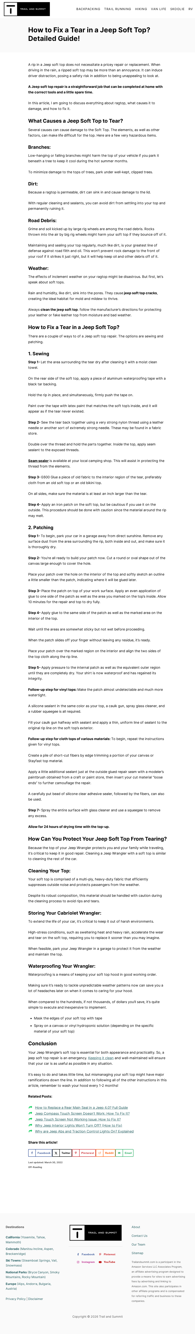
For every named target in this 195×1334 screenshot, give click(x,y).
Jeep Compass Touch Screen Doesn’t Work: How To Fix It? (82, 1113)
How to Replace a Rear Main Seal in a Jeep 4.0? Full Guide (81, 1108)
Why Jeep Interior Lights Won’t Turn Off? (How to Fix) (78, 1125)
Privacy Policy (16, 1299)
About (136, 1227)
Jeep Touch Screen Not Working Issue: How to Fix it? (78, 1119)
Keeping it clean (101, 1058)
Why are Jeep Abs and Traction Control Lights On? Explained (84, 1131)
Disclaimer (35, 1299)
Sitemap (137, 1253)
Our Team (138, 1244)
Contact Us (139, 1236)
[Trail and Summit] (28, 9)
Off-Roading (35, 1167)
